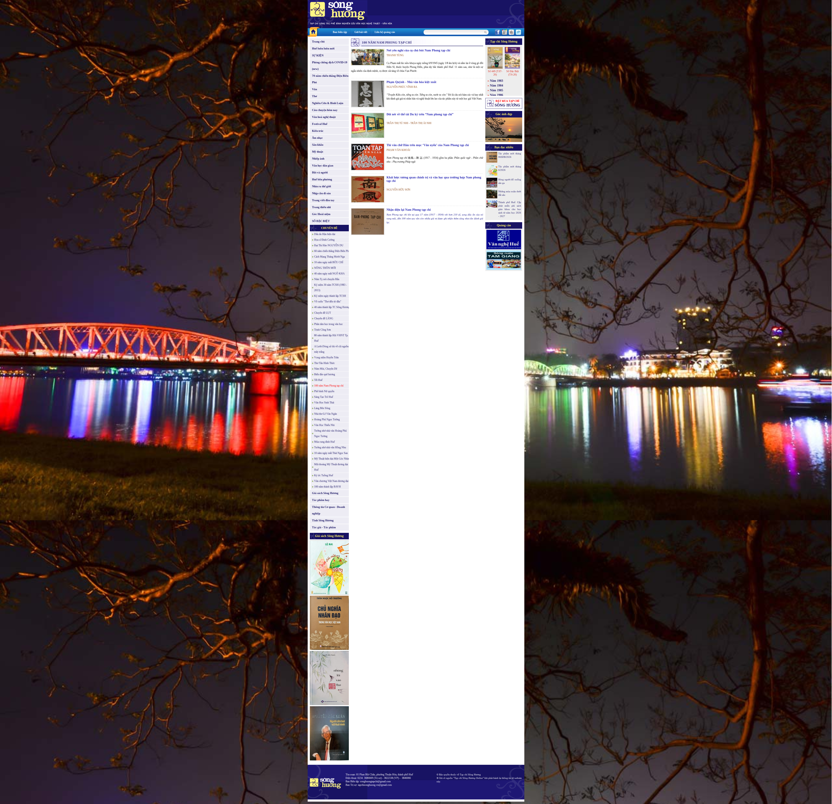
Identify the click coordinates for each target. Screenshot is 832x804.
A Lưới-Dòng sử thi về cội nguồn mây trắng (331, 349)
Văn (314, 89)
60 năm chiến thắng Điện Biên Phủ (332, 251)
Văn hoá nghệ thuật (324, 117)
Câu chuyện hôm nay (325, 110)
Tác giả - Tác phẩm (324, 527)
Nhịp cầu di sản (321, 193)
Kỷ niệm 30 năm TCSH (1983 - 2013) (330, 287)
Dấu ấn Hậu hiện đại (324, 234)
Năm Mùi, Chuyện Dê (325, 368)
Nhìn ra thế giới (321, 186)
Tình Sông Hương (323, 520)
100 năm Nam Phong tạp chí (328, 385)
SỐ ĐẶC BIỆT (321, 221)
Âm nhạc (317, 137)
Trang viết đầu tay (323, 200)
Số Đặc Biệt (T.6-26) (512, 73)
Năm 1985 (496, 90)
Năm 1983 (496, 80)
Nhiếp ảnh (318, 158)
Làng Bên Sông (322, 408)
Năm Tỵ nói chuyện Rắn (326, 279)
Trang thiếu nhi (321, 207)
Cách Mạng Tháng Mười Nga (329, 256)
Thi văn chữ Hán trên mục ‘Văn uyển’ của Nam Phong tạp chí (428, 145)
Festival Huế (319, 124)
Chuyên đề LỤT (322, 312)
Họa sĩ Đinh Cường (324, 239)
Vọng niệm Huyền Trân (326, 357)
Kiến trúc (317, 130)
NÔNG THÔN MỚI (325, 267)
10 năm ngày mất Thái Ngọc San (331, 453)
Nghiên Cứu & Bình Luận (327, 103)
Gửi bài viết (360, 32)
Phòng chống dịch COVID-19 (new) (329, 65)
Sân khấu (317, 144)
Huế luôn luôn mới (323, 48)
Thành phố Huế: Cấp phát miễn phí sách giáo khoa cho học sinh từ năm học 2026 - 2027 (509, 209)
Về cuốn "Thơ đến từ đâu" (327, 301)
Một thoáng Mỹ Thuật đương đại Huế (331, 467)
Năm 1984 (496, 85)
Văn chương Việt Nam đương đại (331, 481)
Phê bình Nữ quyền (324, 391)
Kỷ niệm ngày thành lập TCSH (330, 295)
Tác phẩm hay (321, 500)
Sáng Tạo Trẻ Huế (323, 396)
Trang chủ (318, 41)
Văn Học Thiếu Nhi (324, 425)
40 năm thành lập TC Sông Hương (332, 307)
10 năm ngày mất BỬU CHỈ (328, 262)
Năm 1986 (496, 95)
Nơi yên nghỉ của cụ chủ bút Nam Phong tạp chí (418, 50)
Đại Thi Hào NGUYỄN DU (328, 245)
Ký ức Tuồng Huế (323, 475)
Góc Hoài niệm (321, 214)
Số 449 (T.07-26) (495, 73)
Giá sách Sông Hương (325, 493)
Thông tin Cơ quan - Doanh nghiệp (328, 510)
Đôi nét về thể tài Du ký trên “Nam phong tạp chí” (420, 114)
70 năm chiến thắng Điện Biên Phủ (330, 79)
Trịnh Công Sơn (322, 329)
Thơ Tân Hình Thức (324, 363)
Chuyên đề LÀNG (323, 318)
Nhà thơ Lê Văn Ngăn (325, 413)
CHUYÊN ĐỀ (329, 228)
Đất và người (320, 172)
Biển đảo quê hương (324, 374)
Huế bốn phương (322, 179)
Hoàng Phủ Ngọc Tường (327, 419)
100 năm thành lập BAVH (327, 486)
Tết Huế (318, 380)
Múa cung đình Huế (324, 441)
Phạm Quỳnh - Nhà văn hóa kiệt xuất (411, 82)
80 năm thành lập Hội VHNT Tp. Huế (331, 338)
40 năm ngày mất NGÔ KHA (329, 273)
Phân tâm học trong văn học (328, 324)
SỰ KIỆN (317, 55)
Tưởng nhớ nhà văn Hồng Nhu (330, 447)
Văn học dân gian (322, 165)
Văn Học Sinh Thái (324, 402)
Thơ (314, 96)
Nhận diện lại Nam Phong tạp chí (409, 209)
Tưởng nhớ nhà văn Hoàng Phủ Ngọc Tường (330, 433)
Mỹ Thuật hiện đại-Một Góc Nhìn (331, 458)
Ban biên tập (340, 32)
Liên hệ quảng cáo (385, 32)
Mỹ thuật (317, 151)
